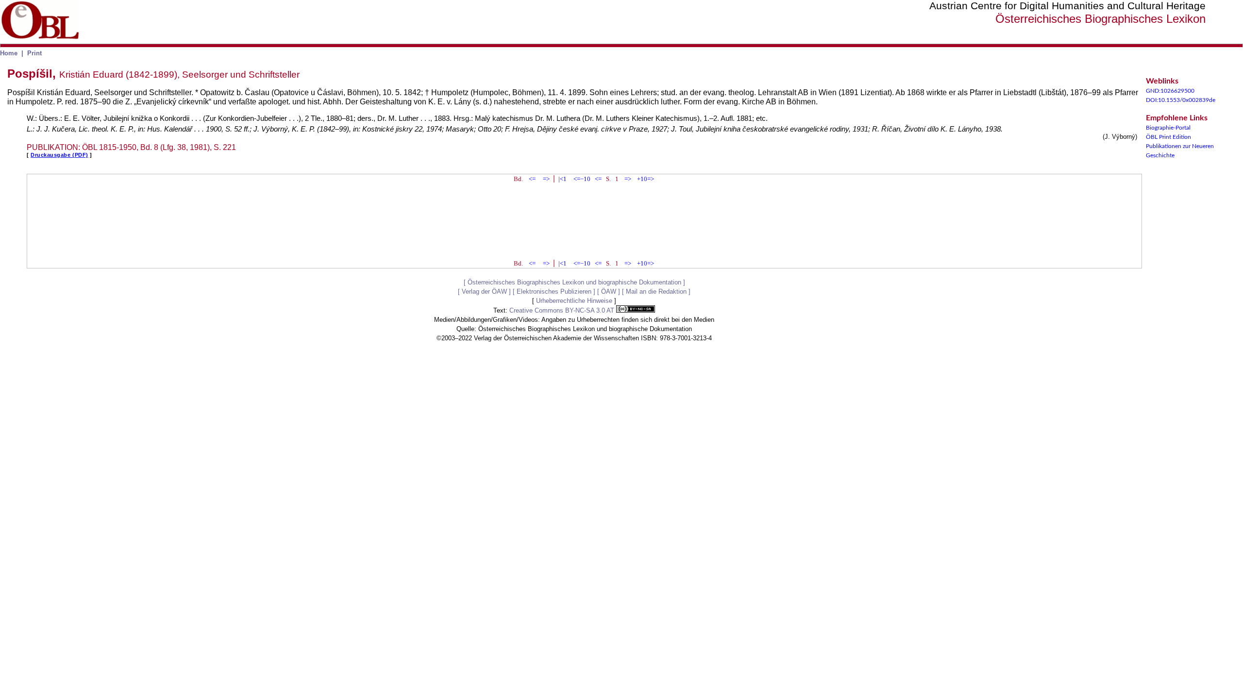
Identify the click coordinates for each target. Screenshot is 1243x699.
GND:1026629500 (1170, 91)
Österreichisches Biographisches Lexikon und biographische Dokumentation (574, 282)
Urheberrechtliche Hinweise (574, 300)
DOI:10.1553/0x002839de (1180, 100)
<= (532, 179)
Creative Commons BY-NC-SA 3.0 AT (562, 310)
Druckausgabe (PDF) (59, 155)
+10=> (645, 179)
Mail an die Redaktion (656, 291)
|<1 (562, 179)
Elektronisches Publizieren (554, 291)
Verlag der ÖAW (484, 291)
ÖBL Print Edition (1168, 137)
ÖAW (608, 291)
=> (546, 179)
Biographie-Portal (1168, 128)
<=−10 (581, 179)
